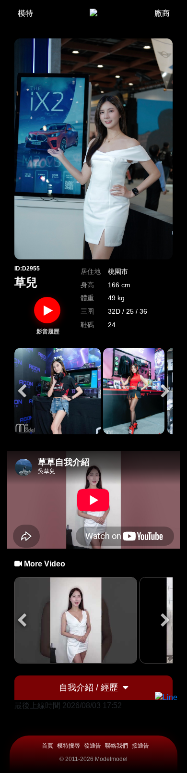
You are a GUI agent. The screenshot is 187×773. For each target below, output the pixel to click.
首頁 (47, 745)
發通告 (92, 745)
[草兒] (57, 391)
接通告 (140, 745)
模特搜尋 (68, 745)
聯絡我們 (116, 745)
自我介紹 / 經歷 (88, 687)
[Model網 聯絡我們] (166, 697)
